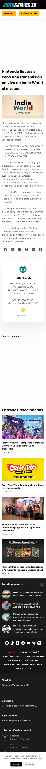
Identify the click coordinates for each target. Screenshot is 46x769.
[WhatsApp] (19, 249)
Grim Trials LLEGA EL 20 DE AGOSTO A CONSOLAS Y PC (26, 605)
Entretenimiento (34, 656)
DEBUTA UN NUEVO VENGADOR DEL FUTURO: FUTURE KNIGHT (28, 594)
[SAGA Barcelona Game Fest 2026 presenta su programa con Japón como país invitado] (23, 508)
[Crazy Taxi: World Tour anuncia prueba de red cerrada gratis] (23, 469)
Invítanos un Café (29, 13)
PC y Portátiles (25, 664)
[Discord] (28, 643)
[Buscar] (36, 5)
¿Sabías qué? (14, 660)
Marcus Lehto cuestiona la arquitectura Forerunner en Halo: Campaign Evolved (28, 617)
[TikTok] (12, 643)
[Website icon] (23, 310)
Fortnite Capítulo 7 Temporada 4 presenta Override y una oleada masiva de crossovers (23, 445)
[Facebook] (5, 249)
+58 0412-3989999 (19, 747)
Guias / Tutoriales (12, 656)
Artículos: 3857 (23, 315)
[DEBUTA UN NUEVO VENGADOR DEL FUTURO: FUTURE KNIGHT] (6, 594)
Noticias (11, 652)
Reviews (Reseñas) (29, 652)
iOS (29, 668)
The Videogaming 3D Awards (16, 720)
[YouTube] (17, 643)
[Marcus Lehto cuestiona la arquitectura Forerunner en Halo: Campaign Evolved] (6, 617)
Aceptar (16, 764)
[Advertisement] (23, 41)
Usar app (9, 13)
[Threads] (40, 249)
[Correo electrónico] (33, 249)
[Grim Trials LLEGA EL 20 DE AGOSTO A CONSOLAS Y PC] (6, 605)
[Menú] (42, 5)
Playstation (31, 660)
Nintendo (9, 664)
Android (19, 668)
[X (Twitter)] (12, 249)
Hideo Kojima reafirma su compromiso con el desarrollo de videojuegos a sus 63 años (28, 629)
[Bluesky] (26, 249)
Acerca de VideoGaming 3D (15, 685)
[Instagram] (7, 643)
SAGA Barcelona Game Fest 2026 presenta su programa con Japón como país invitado (21, 527)
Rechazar (29, 764)
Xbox (39, 664)
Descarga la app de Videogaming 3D (20, 705)
